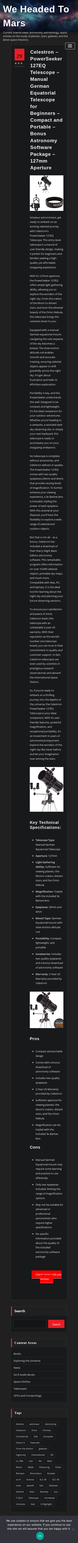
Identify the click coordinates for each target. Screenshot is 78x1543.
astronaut (34, 1424)
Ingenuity (21, 1454)
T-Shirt (19, 1497)
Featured (34, 1442)
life (40, 1460)
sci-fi (18, 1479)
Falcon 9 (20, 1442)
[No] (73, 1529)
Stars (31, 1491)
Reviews (20, 1473)
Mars (49, 1460)
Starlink (20, 1491)
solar (18, 1485)
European (48, 1436)
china (34, 1430)
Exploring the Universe (27, 1360)
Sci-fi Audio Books (24, 1374)
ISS (51, 1454)
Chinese (47, 1430)
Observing (44, 1467)
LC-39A (19, 1460)
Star (41, 1485)
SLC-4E (43, 1479)
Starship (44, 1491)
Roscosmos (36, 1473)
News (17, 1367)
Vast (33, 1504)
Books (17, 1353)
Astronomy (50, 1424)
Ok (40, 1535)
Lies (31, 1460)
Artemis (20, 1424)
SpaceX (30, 1485)
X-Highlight (46, 1504)
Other (58, 1467)
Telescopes (20, 1388)
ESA (36, 1436)
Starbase (53, 1485)
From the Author (24, 1448)
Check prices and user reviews (49, 1277)
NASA (30, 1467)
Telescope (33, 1497)
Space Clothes (22, 1381)
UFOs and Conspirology (28, 1395)
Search (19, 1311)
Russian (51, 1473)
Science (30, 1479)
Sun (56, 1491)
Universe (20, 1504)
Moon (19, 1467)
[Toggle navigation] (70, 46)
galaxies (43, 1448)
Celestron (21, 1430)
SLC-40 (55, 1479)
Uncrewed (49, 1497)
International (38, 1454)
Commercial (22, 1436)
